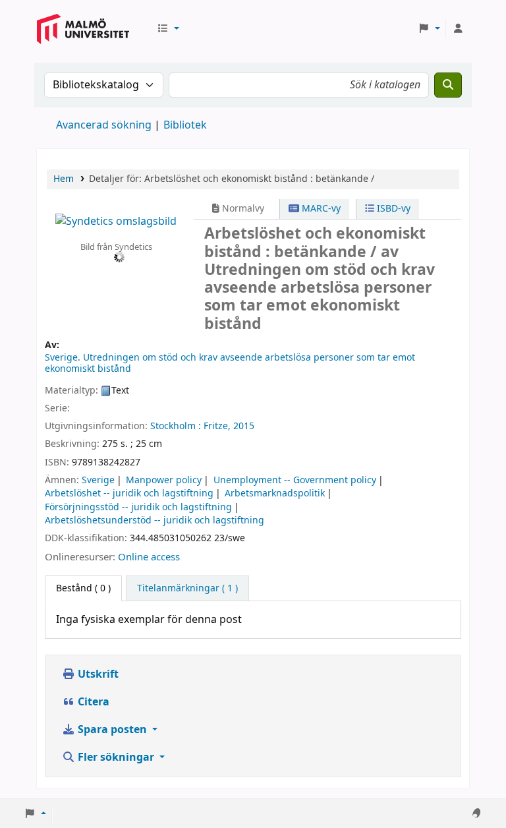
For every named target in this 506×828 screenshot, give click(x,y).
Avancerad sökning (104, 125)
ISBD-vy (392, 209)
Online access (149, 557)
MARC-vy (320, 209)
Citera (92, 702)
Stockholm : (175, 426)
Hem (63, 179)
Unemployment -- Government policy (294, 480)
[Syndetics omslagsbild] (116, 221)
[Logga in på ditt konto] (458, 29)
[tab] (187, 589)
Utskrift (97, 674)
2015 (243, 426)
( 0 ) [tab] (83, 588)
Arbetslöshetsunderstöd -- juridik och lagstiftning (154, 520)
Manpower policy (164, 480)
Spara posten (112, 730)
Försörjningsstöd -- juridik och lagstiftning (138, 507)
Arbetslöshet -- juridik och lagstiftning (129, 493)
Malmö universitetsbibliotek (83, 41)
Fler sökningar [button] (116, 757)
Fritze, (217, 426)
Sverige (98, 480)
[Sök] (448, 85)
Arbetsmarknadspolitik (275, 493)
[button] (168, 29)
